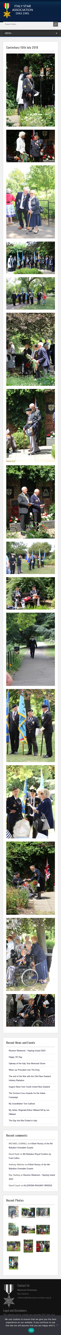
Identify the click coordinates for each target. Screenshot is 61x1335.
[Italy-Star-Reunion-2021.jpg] (13, 1218)
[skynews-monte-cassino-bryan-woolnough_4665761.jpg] (28, 1235)
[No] (57, 1325)
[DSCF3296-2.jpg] (28, 1252)
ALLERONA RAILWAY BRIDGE (38, 1185)
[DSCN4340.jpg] (43, 1219)
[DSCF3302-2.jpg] (43, 1235)
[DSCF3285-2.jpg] (43, 1252)
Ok (31, 1330)
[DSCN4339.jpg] (13, 1235)
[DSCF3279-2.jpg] (13, 1269)
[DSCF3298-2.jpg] (13, 1252)
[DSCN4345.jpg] (28, 1219)
